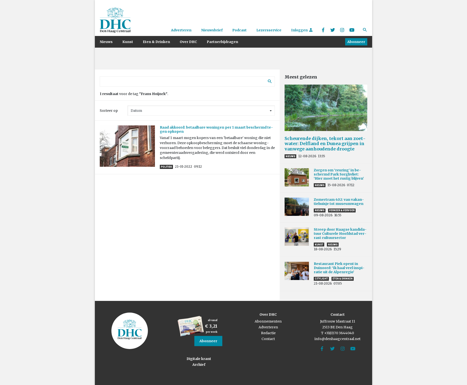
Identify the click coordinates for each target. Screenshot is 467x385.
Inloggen (299, 30)
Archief (198, 364)
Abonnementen (268, 321)
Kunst (127, 42)
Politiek (166, 167)
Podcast (239, 30)
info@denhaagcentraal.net (337, 339)
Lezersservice (268, 30)
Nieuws (106, 42)
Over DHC (188, 42)
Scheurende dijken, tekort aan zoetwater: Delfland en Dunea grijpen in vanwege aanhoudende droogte (325, 144)
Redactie (268, 333)
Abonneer (356, 42)
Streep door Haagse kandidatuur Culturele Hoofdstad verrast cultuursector (340, 233)
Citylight (321, 278)
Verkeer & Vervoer (342, 210)
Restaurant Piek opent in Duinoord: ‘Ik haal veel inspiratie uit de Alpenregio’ (339, 268)
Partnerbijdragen (222, 42)
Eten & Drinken (156, 42)
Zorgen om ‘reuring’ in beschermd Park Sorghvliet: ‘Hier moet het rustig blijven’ (339, 174)
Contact (268, 339)
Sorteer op (109, 110)
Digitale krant (199, 359)
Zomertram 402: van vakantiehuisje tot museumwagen (339, 201)
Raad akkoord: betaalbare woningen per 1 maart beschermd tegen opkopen (216, 129)
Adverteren (181, 30)
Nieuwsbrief (212, 30)
